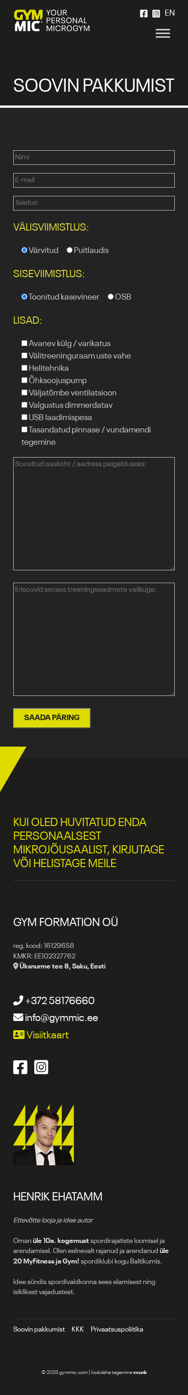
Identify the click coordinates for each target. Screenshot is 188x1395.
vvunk (140, 1372)
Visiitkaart (47, 1036)
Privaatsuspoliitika (117, 1329)
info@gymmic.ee (60, 1018)
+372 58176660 (59, 1001)
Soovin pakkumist (39, 1329)
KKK (78, 1329)
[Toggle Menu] (163, 33)
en (170, 13)
